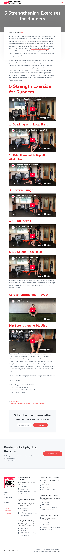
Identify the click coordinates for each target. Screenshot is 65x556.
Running (13, 401)
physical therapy (27, 403)
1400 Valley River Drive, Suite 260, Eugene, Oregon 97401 (27, 524)
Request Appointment (7, 509)
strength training (40, 403)
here (10, 371)
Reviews (6, 502)
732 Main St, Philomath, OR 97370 (27, 483)
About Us (6, 500)
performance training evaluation (42, 366)
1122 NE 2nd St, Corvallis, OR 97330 (50, 481)
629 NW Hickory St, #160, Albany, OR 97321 (26, 504)
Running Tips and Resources (43, 51)
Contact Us (52, 454)
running (34, 403)
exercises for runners (16, 403)
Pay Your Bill (7, 513)
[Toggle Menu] (62, 2)
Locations (6, 492)
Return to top (56, 551)
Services (18, 401)
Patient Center (8, 497)
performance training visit (40, 48)
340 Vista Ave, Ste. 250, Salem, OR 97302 (50, 499)
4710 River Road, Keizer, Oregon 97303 (49, 519)
